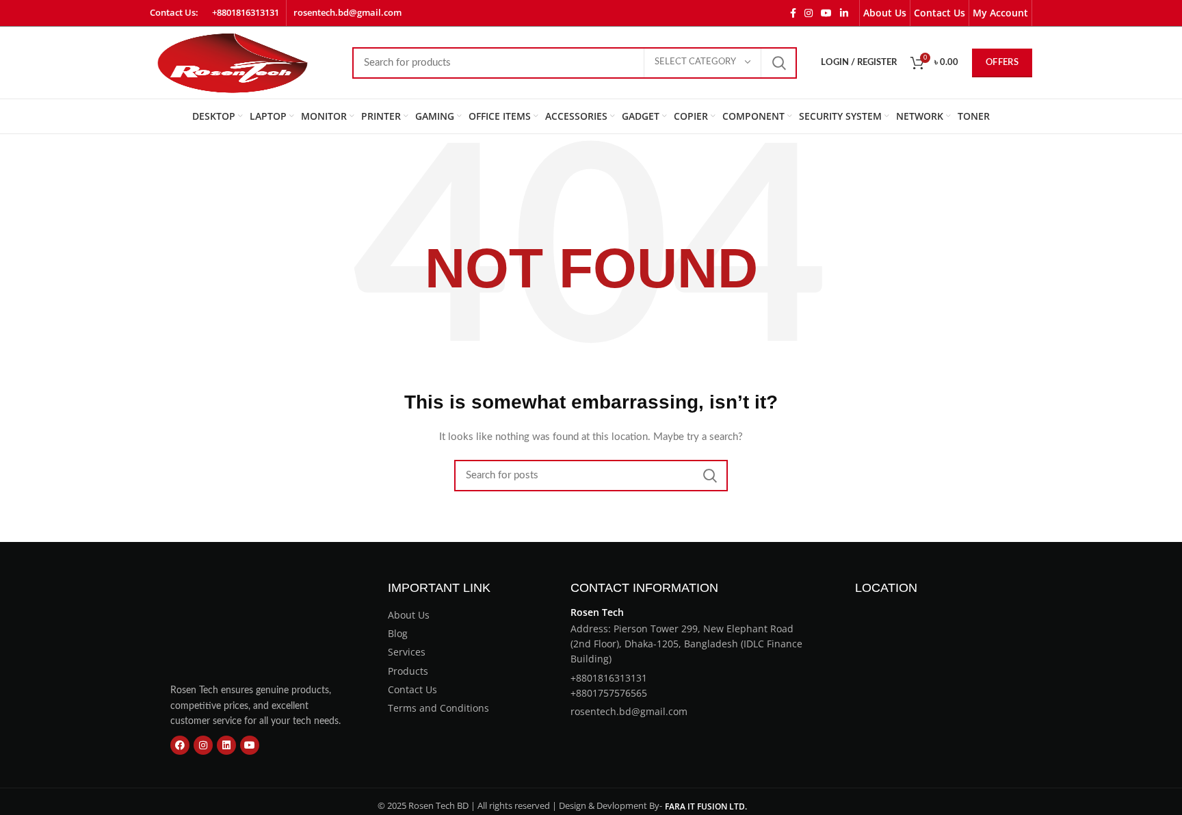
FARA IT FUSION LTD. (706, 806)
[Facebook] (179, 745)
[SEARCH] (778, 63)
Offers (1002, 62)
